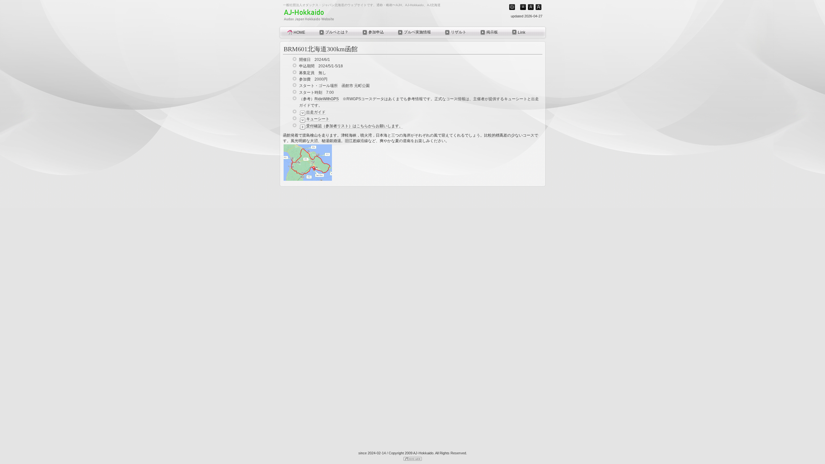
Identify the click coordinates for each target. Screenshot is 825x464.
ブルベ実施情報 (417, 32)
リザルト (458, 32)
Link (521, 32)
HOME (299, 32)
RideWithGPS (327, 99)
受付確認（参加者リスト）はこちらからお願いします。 (354, 126)
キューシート (317, 119)
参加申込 (376, 32)
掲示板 (492, 32)
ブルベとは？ (336, 32)
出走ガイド (315, 112)
